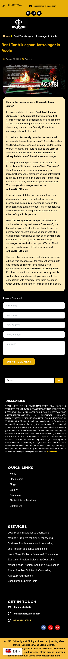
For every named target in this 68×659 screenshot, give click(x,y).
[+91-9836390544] (3, 5)
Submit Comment (18, 361)
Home (6, 36)
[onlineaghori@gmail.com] (30, 6)
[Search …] (29, 380)
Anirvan (28, 59)
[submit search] (59, 380)
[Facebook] (28, 13)
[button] (50, 23)
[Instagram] (33, 13)
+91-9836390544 (14, 5)
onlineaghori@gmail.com (45, 6)
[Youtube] (39, 13)
